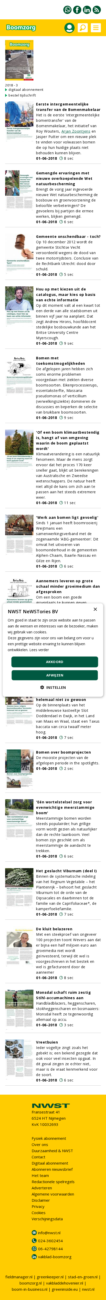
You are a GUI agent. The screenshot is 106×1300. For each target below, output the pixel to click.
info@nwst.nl (49, 1232)
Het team (40, 1175)
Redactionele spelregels (53, 1181)
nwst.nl (88, 1289)
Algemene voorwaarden (53, 1194)
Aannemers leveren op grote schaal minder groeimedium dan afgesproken (68, 586)
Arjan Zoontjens (76, 131)
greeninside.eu (65, 1289)
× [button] (95, 609)
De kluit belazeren (54, 928)
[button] (53, 687)
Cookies (39, 1212)
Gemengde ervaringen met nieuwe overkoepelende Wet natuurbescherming (64, 178)
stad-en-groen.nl (83, 1276)
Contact (38, 1156)
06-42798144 (50, 1248)
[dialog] (53, 650)
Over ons (40, 1144)
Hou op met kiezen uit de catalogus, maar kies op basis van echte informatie (66, 294)
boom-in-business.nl (29, 1289)
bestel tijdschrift (22, 95)
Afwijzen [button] (54, 675)
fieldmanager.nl (18, 1276)
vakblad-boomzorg (55, 1256)
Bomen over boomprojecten (63, 752)
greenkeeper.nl (50, 1276)
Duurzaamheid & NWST (52, 1150)
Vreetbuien (47, 1042)
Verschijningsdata (47, 1218)
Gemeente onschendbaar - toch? (68, 236)
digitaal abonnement (25, 89)
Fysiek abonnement (49, 1138)
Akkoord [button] (55, 661)
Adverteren (42, 1187)
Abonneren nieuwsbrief (52, 1169)
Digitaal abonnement (50, 1163)
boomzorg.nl (31, 1283)
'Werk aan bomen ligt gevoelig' (67, 517)
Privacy (38, 1206)
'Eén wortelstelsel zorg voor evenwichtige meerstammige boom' (65, 807)
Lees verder (39, 649)
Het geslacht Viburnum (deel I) (66, 870)
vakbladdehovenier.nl (64, 1283)
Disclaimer (41, 1200)
